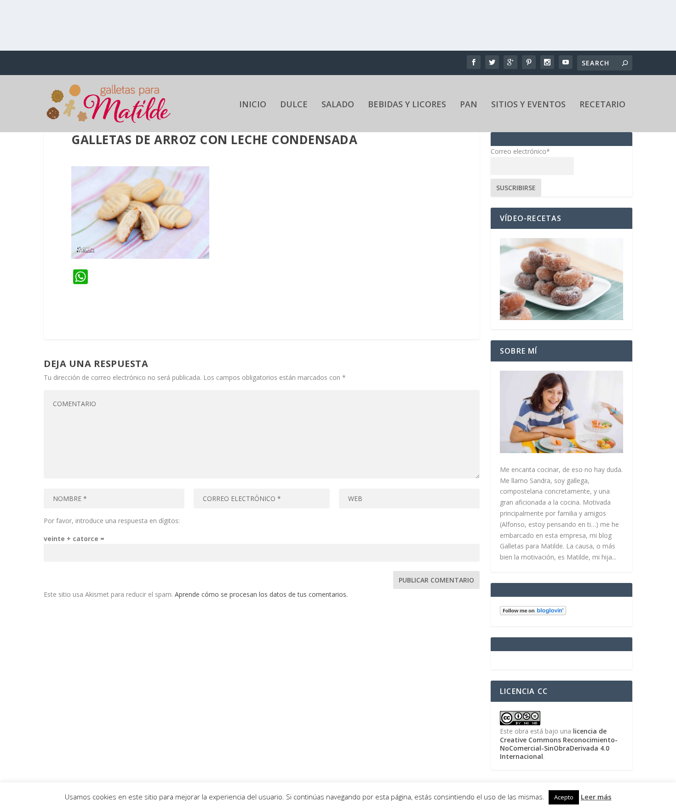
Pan (468, 105)
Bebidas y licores (407, 105)
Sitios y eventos (528, 105)
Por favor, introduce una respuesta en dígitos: (112, 520)
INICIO (252, 105)
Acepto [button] (563, 797)
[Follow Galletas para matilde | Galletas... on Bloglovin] (533, 612)
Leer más (596, 796)
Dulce (294, 105)
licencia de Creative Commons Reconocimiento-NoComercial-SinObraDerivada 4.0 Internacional (559, 744)
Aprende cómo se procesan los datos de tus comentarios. (261, 594)
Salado (337, 105)
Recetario (602, 105)
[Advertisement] (338, 25)
